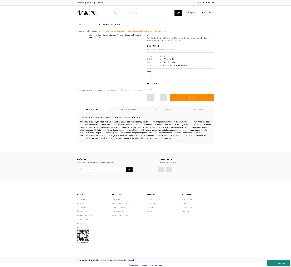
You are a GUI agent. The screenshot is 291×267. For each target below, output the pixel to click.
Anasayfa (80, 3)
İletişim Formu (82, 211)
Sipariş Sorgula (82, 219)
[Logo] (93, 12)
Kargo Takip (91, 3)
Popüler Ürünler (187, 203)
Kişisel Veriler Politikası (120, 215)
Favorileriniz (151, 207)
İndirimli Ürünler (187, 207)
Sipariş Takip (151, 203)
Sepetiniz (150, 211)
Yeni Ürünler (186, 211)
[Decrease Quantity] (150, 97)
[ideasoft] (133, 265)
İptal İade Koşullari (118, 211)
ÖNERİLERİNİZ (197, 109)
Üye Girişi (80, 203)
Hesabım (150, 199)
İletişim (100, 3)
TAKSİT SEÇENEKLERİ (163, 109)
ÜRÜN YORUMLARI (128, 109)
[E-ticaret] (145, 265)
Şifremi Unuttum (82, 207)
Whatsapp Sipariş (280, 263)
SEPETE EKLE (192, 98)
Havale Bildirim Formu (84, 215)
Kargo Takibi (81, 223)
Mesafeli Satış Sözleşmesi (121, 203)
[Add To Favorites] (84, 90)
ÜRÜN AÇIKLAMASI (93, 109)
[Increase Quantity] (163, 97)
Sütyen (164, 56)
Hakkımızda (116, 199)
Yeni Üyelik (81, 199)
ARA (178, 13)
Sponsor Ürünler (187, 199)
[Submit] (129, 169)
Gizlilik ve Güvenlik (118, 207)
